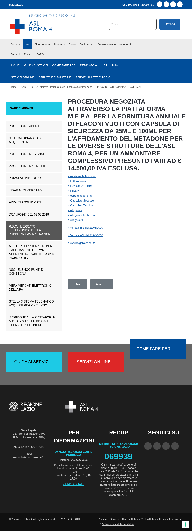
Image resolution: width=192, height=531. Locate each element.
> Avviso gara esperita (81, 243)
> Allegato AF (76, 220)
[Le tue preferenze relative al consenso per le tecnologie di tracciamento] (185, 524)
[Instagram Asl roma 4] (180, 4)
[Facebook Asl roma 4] (159, 4)
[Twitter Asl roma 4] (173, 4)
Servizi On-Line (94, 361)
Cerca (170, 24)
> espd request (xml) (80, 195)
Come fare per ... (155, 348)
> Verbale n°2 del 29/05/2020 (85, 235)
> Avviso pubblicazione (82, 176)
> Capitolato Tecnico (80, 205)
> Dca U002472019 (80, 185)
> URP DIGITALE (73, 484)
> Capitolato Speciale (81, 200)
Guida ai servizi (31, 361)
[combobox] (133, 24)
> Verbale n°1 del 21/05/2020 (85, 227)
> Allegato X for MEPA (81, 215)
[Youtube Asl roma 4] (166, 4)
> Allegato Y (75, 210)
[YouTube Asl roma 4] (157, 446)
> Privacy (74, 190)
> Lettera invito (77, 181)
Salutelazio (16, 4)
